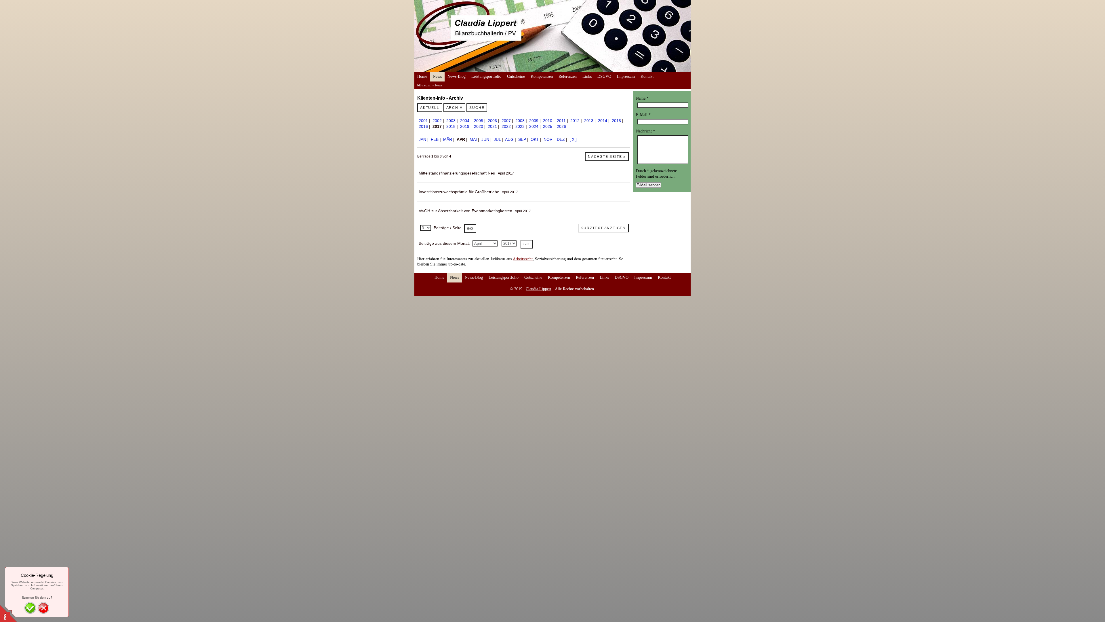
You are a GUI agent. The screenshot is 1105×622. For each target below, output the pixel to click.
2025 (547, 126)
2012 (575, 120)
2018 (451, 126)
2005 (478, 120)
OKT (535, 139)
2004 (464, 120)
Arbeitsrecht (523, 259)
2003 (451, 120)
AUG (509, 139)
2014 (602, 120)
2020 (478, 126)
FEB (435, 139)
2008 (520, 120)
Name (642, 98)
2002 (437, 120)
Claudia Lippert (538, 289)
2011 (561, 120)
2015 (616, 120)
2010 (547, 120)
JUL (497, 139)
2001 (423, 120)
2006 (492, 120)
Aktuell (429, 108)
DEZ (561, 139)
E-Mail (643, 115)
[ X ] (573, 139)
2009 (533, 120)
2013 (588, 120)
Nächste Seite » (607, 157)
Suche (476, 108)
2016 (423, 126)
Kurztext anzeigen (603, 228)
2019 (464, 126)
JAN (422, 139)
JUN (485, 139)
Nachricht (645, 131)
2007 (506, 120)
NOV (548, 139)
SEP (522, 139)
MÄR (447, 139)
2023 (520, 126)
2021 (492, 126)
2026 (561, 126)
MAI (473, 139)
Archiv (454, 108)
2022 (506, 126)
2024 (533, 126)
